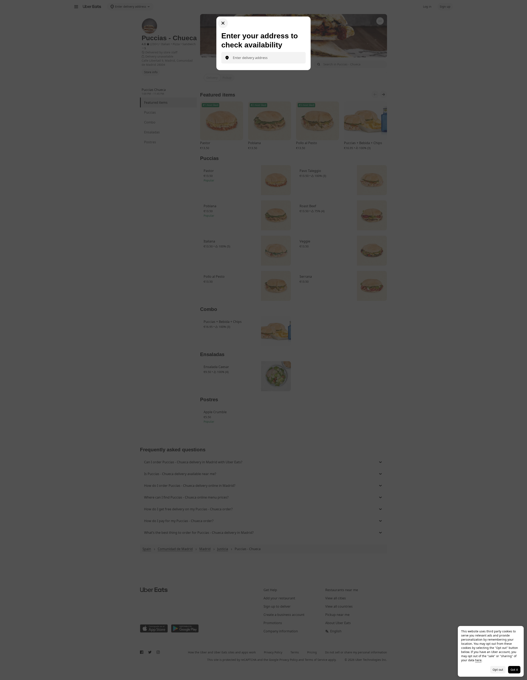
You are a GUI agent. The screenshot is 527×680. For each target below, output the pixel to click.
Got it (514, 670)
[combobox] (267, 58)
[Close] (223, 23)
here (478, 660)
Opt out (498, 670)
